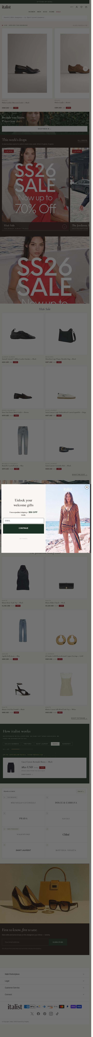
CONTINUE (23, 528)
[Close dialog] (87, 487)
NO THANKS (23, 538)
